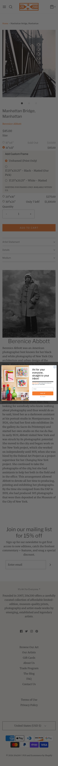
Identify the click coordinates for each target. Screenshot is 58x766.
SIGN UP (42, 393)
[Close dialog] (54, 367)
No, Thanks (42, 396)
